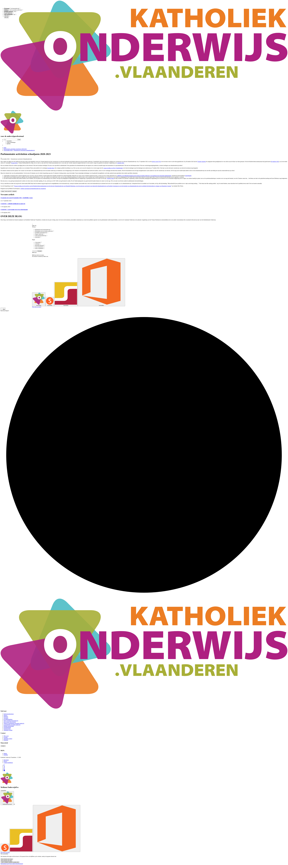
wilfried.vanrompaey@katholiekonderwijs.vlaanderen (33, 188)
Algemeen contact (8, 738)
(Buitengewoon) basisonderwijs (42, 229)
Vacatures (6, 718)
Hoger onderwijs (39, 234)
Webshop (6, 716)
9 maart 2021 (14, 163)
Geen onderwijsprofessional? (16, 863)
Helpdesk (6, 740)
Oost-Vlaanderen (39, 246)
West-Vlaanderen (39, 248)
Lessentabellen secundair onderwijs (12, 724)
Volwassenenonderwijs (40, 235)
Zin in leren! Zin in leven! (10, 722)
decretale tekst (50, 168)
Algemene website (8, 730)
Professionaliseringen (9, 714)
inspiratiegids (188, 175)
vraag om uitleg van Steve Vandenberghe (113, 168)
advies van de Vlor (156, 161)
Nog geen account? (36, 307)
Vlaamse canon (110, 178)
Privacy (5, 761)
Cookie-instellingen (8, 762)
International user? (5, 863)
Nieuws (5, 715)
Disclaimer (6, 760)
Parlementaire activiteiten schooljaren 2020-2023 (15, 149)
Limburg (37, 243)
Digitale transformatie (9, 726)
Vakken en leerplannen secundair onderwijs (14, 723)
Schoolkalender (7, 727)
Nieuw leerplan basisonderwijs (11, 720)
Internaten (37, 237)
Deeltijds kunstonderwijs (41, 232)
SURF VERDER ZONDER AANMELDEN (10, 862)
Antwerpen (37, 242)
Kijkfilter (6, 754)
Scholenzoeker (7, 728)
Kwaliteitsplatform (8, 719)
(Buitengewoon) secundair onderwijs (44, 231)
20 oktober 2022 (275, 161)
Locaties (6, 737)
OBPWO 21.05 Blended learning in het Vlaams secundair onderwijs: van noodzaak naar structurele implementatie (144, 175)
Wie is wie (6, 736)
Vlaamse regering (201, 161)
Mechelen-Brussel (39, 245)
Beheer (5, 753)
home (5, 147)
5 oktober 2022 (120, 163)
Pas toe (6, 17)
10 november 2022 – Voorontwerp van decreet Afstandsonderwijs (19, 150)
